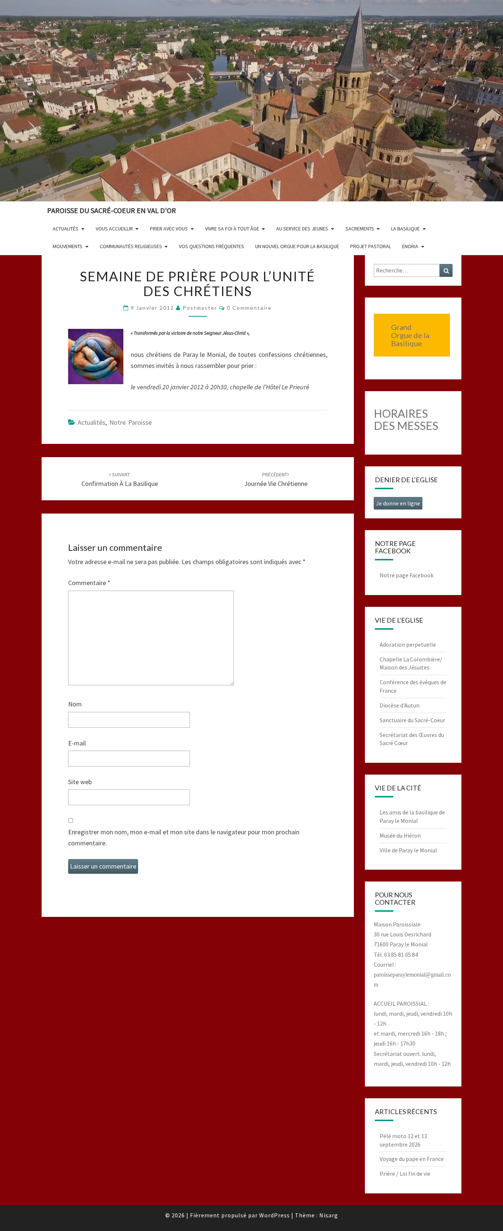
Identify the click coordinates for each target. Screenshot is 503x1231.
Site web (80, 782)
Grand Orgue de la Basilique (410, 335)
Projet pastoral (370, 246)
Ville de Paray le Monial (408, 850)
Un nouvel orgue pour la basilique (297, 246)
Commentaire (89, 582)
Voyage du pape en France (412, 1158)
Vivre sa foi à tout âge (232, 228)
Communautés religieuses (131, 246)
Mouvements (67, 246)
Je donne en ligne (398, 503)
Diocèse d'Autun (399, 705)
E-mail (77, 743)
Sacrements (359, 228)
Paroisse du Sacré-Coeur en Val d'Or (111, 210)
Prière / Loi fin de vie (405, 1173)
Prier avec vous (169, 228)
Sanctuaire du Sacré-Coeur (412, 720)
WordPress (274, 1215)
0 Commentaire (249, 308)
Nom (75, 704)
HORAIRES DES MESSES (406, 419)
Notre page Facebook (406, 575)
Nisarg (328, 1215)
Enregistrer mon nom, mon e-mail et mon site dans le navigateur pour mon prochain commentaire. (183, 838)
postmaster (200, 308)
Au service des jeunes (302, 228)
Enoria (410, 246)
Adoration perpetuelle (408, 644)
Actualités (65, 228)
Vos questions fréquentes (211, 246)
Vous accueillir (114, 228)
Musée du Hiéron (400, 835)
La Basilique (405, 228)
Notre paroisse (130, 422)
